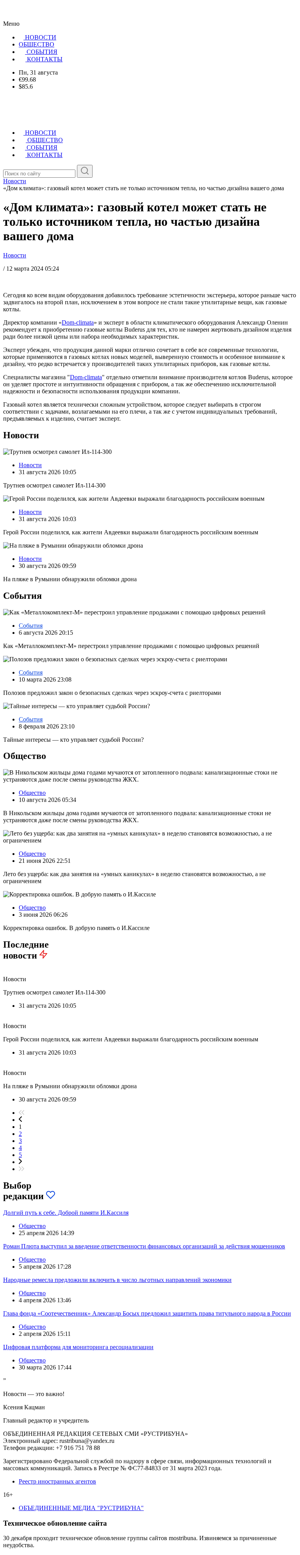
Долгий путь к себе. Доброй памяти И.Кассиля (66, 1212)
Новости (14, 255)
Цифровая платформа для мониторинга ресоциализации (78, 1347)
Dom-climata (78, 322)
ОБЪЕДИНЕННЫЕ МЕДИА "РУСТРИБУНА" (81, 1508)
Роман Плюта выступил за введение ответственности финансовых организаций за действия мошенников (144, 1246)
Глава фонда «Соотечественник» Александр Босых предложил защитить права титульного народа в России (147, 1313)
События (31, 625)
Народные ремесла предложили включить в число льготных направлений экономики (117, 1279)
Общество (32, 792)
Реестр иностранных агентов (57, 1481)
